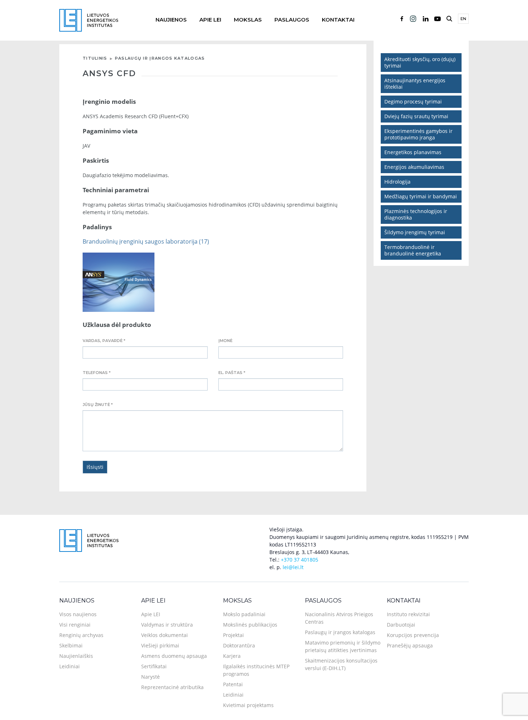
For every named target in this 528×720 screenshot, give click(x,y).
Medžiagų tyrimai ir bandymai (420, 196)
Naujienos (171, 19)
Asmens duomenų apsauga (174, 655)
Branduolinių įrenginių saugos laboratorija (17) (146, 241)
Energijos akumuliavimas (414, 166)
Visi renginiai (75, 624)
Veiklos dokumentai (164, 635)
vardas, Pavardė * (104, 340)
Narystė (150, 676)
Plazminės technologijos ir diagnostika (415, 214)
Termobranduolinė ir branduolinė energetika (412, 250)
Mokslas (248, 19)
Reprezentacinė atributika (172, 687)
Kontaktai (338, 19)
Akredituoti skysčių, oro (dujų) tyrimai (419, 62)
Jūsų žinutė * (98, 404)
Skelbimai (71, 645)
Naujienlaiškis (76, 655)
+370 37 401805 (299, 559)
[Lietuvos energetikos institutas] (88, 19)
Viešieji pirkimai (160, 645)
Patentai (233, 684)
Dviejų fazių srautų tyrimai (416, 116)
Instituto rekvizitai (408, 614)
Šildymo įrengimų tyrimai (414, 232)
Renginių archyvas (81, 635)
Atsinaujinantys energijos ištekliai (414, 83)
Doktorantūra (239, 645)
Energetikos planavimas (412, 152)
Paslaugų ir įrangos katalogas (160, 58)
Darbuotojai (401, 624)
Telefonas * (97, 372)
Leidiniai (69, 666)
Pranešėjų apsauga (410, 645)
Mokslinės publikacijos (250, 624)
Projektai (233, 635)
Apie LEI (210, 19)
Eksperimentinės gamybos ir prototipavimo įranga (418, 134)
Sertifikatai (154, 666)
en (463, 18)
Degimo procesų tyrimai (413, 101)
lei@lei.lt (293, 567)
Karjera (232, 655)
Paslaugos (291, 19)
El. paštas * (231, 372)
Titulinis (95, 58)
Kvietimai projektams (248, 705)
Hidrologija (397, 181)
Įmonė (225, 340)
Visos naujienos (78, 614)
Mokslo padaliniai (244, 614)
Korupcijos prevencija (413, 635)
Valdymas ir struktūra (167, 624)
